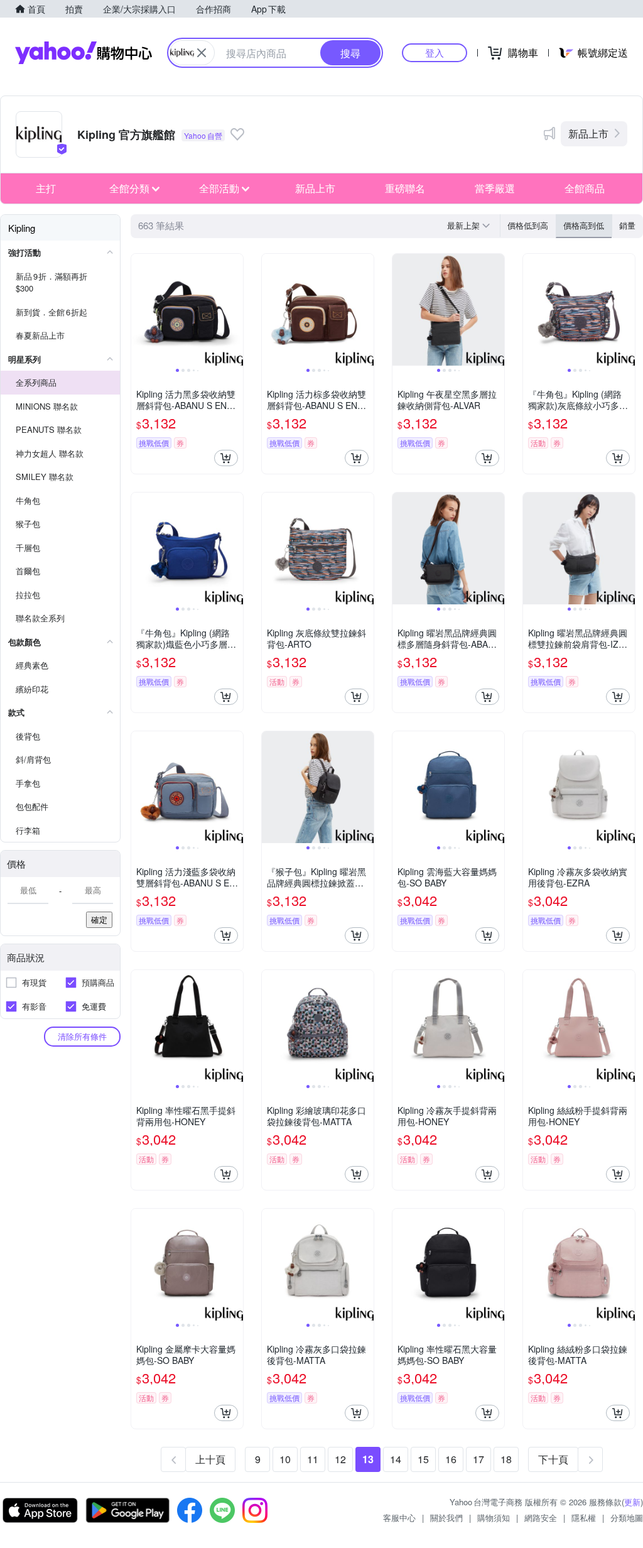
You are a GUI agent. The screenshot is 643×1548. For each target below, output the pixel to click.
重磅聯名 (405, 188)
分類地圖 (626, 1517)
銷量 (627, 225)
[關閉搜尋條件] (201, 52)
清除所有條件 (82, 1036)
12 (340, 1459)
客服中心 (399, 1517)
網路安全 (540, 1517)
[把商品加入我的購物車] (226, 458)
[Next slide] (235, 309)
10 (285, 1459)
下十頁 (553, 1459)
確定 (99, 919)
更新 (632, 1502)
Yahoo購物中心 (83, 53)
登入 (434, 52)
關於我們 (446, 1517)
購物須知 (493, 1517)
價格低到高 (527, 225)
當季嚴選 (495, 188)
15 (423, 1459)
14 (395, 1459)
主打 (46, 188)
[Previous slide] (139, 309)
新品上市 (588, 133)
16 (451, 1459)
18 (506, 1459)
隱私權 (583, 1517)
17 (478, 1459)
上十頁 (210, 1459)
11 (312, 1459)
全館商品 (585, 188)
